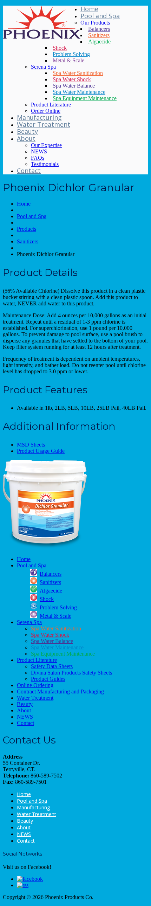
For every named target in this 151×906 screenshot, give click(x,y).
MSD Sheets (31, 445)
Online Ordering (35, 685)
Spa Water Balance (74, 86)
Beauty (27, 131)
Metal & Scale (68, 60)
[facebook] (30, 879)
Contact (29, 170)
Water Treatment (43, 124)
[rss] (22, 885)
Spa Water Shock (72, 79)
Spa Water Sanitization (78, 73)
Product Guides (48, 679)
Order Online (45, 111)
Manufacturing (39, 117)
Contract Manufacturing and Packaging (60, 691)
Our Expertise (46, 145)
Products (26, 229)
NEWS (39, 151)
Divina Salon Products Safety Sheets (71, 673)
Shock (60, 48)
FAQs (37, 158)
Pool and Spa (100, 16)
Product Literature (51, 105)
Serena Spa (43, 67)
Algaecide (99, 41)
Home (89, 9)
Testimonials (45, 164)
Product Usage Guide (41, 451)
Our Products (95, 23)
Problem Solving (71, 54)
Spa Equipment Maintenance (85, 98)
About (26, 138)
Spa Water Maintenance (79, 92)
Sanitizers (99, 35)
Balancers (99, 29)
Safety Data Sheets (52, 666)
